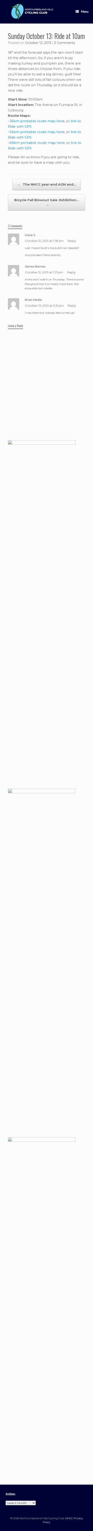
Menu (84, 11)
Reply (72, 241)
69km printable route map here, (37, 143)
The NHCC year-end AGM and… (46, 184)
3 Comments (64, 43)
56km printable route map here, (37, 132)
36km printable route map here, (37, 121)
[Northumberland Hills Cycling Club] (32, 12)
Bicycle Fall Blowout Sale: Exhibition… (46, 202)
